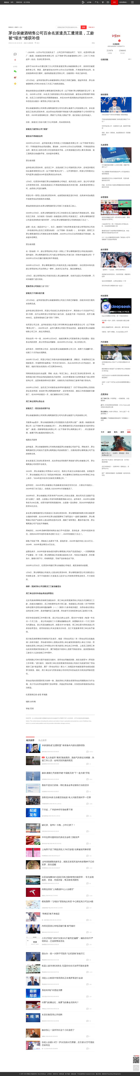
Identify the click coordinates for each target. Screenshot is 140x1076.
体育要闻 (104, 197)
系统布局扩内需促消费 (52, 990)
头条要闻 (104, 145)
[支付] (103, 2)
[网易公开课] (89, 2)
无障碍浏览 (19, 2)
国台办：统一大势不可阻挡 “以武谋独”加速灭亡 (63, 953)
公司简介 (49, 1074)
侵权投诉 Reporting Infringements (111, 1074)
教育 (122, 432)
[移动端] (83, 2)
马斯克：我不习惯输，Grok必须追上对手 (115, 332)
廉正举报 (98, 1074)
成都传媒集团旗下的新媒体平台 (116, 46)
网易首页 (6, 2)
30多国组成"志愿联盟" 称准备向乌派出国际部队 (63, 745)
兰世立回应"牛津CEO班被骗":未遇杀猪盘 (115, 114)
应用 (12, 2)
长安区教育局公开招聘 (52, 1014)
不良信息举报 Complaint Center (86, 1074)
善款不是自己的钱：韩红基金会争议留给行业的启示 (65, 785)
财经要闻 (104, 95)
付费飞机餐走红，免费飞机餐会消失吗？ (60, 1002)
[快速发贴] (15, 54)
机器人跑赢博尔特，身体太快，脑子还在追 (115, 327)
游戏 (128, 432)
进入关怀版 (27, 2)
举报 (93, 43)
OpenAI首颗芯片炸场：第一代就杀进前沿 (115, 316)
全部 (129, 59)
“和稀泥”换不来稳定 (51, 914)
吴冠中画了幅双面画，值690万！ (112, 460)
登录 (114, 2)
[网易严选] (97, 2)
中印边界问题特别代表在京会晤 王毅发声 (60, 837)
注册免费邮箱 (122, 2)
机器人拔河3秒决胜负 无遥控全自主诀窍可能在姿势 (65, 966)
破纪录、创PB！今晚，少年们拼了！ (58, 825)
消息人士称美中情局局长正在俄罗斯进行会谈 (62, 978)
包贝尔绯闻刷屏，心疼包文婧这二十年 (114, 281)
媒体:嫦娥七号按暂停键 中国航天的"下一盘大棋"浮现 (66, 773)
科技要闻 (104, 296)
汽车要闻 (104, 342)
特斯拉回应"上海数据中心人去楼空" (58, 889)
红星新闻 (30, 43)
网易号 (16, 27)
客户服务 (67, 1074)
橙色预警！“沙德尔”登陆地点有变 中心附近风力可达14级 (67, 901)
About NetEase (42, 1074)
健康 (109, 432)
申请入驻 (91, 27)
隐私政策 (73, 1074)
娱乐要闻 (104, 250)
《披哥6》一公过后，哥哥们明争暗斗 (114, 270)
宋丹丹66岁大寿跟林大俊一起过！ (112, 285)
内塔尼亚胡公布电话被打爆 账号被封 (58, 926)
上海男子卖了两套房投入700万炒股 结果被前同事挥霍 (66, 849)
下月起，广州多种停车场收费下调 (57, 809)
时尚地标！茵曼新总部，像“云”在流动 (114, 464)
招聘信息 (61, 1074)
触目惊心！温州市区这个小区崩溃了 (58, 1030)
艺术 (102, 432)
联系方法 (55, 1074)
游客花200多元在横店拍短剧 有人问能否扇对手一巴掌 (66, 797)
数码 (115, 432)
